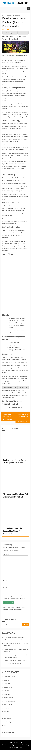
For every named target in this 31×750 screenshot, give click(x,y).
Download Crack (23, 33)
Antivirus (6, 680)
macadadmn (18, 15)
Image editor (7, 715)
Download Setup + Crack (10, 33)
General (6, 708)
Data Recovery (8, 697)
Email (5, 580)
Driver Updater (8, 704)
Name (5, 574)
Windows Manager (9, 732)
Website (5, 587)
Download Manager (9, 701)
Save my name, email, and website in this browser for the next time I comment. (15, 597)
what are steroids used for (11, 12)
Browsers (6, 690)
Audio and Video (8, 687)
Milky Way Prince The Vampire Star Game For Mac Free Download (23, 417)
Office (5, 725)
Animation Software (9, 677)
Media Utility (7, 722)
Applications (7, 684)
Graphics (6, 711)
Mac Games (5, 29)
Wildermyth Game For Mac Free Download (7, 417)
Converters (7, 694)
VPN (5, 729)
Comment (6, 554)
